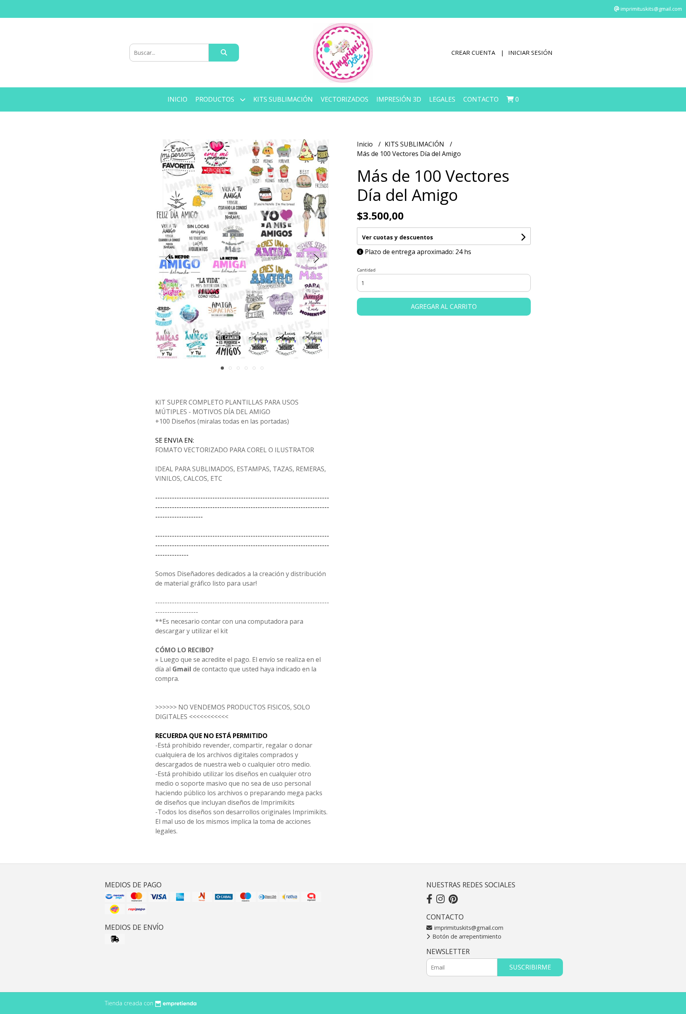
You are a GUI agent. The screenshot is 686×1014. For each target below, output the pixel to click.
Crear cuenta (473, 52)
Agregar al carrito (444, 306)
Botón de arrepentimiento (466, 936)
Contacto (481, 99)
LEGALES (442, 99)
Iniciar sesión (530, 52)
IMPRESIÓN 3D (398, 99)
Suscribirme (530, 967)
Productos (215, 99)
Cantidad (366, 270)
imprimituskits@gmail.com (468, 927)
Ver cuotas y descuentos (397, 237)
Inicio (177, 99)
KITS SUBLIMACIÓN (283, 99)
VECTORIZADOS (344, 99)
